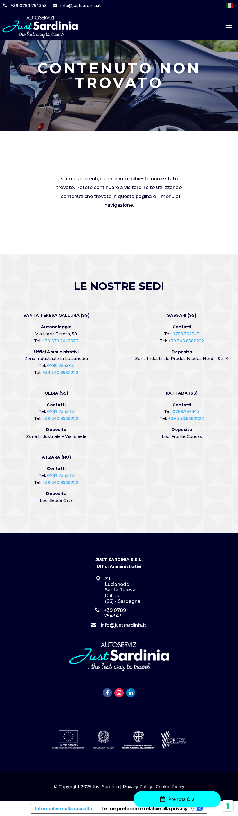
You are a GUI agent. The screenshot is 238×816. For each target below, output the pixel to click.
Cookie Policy (170, 786)
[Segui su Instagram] (119, 692)
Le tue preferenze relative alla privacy (144, 808)
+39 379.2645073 (60, 340)
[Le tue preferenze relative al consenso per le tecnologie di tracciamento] (227, 805)
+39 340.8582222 (60, 372)
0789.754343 (60, 365)
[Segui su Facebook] (107, 692)
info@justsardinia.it (80, 5)
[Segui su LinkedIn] (130, 692)
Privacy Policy (137, 786)
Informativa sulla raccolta (63, 808)
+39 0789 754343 (28, 5)
